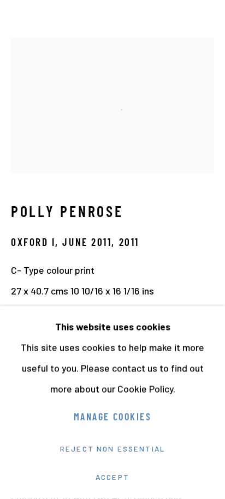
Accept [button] (112, 477)
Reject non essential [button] (112, 448)
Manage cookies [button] (112, 418)
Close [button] (206, 24)
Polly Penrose (67, 213)
